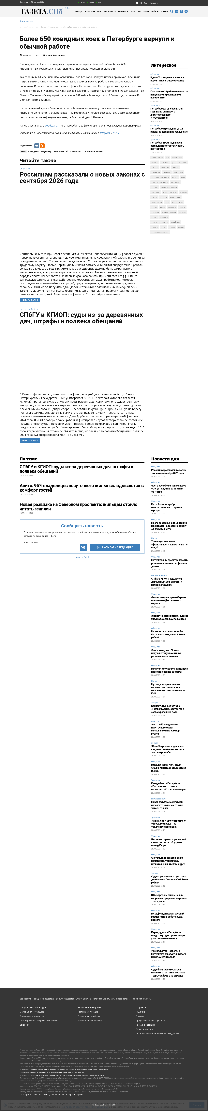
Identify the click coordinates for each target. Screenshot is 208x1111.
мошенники (175, 197)
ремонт (175, 167)
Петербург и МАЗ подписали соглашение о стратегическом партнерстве (167, 145)
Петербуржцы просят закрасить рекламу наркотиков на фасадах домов (169, 563)
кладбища (175, 222)
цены (183, 177)
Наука (154, 538)
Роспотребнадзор (169, 187)
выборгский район (160, 182)
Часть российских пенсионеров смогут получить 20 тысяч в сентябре (168, 488)
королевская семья (160, 232)
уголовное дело (170, 192)
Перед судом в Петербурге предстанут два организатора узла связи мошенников (168, 935)
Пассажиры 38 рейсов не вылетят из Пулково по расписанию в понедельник (169, 94)
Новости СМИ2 (82, 557)
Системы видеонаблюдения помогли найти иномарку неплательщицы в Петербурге (168, 860)
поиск (175, 177)
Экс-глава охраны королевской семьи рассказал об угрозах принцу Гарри (168, 842)
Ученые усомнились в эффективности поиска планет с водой (169, 544)
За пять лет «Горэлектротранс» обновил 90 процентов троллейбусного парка (168, 823)
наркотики (178, 172)
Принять (196, 1103)
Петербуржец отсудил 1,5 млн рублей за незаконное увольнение (168, 130)
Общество (25, 169)
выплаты (172, 207)
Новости (155, 721)
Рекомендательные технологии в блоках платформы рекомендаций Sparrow (52, 1072)
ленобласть (177, 157)
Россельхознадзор (160, 222)
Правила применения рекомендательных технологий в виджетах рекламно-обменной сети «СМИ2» (62, 1075)
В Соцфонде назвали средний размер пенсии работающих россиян (167, 916)
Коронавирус (26, 21)
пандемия (75, 151)
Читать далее (30, 300)
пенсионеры (177, 202)
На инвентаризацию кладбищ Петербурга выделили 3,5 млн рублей (168, 634)
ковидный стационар (39, 151)
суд (173, 162)
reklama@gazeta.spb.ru (72, 1094)
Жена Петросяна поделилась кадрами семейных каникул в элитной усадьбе (167, 749)
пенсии (163, 197)
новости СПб (60, 151)
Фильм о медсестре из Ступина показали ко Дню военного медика (168, 600)
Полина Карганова (54, 55)
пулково (167, 172)
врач (167, 202)
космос (182, 212)
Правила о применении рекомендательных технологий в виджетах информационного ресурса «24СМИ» (64, 1069)
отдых (154, 207)
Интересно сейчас (29, 309)
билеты (155, 227)
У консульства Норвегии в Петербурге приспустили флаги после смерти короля (168, 953)
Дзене (116, 133)
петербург (182, 162)
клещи (181, 227)
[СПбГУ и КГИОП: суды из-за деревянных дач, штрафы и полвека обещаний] (82, 359)
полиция (165, 162)
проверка (156, 172)
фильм (172, 227)
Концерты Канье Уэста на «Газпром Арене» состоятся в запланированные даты (167, 708)
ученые (155, 187)
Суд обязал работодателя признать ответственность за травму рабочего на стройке (168, 972)
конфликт (175, 182)
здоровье (156, 192)
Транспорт (155, 105)
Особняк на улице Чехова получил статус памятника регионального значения (166, 653)
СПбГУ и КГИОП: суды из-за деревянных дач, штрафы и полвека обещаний (81, 318)
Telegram (105, 133)
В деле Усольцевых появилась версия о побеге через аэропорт (168, 79)
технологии (157, 202)
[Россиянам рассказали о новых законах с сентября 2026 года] (82, 219)
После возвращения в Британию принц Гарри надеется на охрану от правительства (169, 525)
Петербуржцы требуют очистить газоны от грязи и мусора (166, 507)
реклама (155, 212)
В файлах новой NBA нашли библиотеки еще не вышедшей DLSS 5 (168, 767)
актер (154, 217)
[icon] (171, 11)
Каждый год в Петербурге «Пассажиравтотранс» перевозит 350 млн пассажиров (168, 786)
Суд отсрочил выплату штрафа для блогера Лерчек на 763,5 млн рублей (169, 879)
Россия (155, 167)
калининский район (160, 177)
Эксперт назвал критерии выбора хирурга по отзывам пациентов (169, 617)
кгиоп (163, 227)
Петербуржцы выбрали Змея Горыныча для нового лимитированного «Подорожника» (166, 113)
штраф (154, 197)
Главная (23, 27)
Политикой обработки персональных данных (85, 1105)
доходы (183, 192)
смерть (155, 162)
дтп (167, 157)
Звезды (154, 703)
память (182, 207)
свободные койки (93, 151)
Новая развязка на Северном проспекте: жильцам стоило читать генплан (167, 805)
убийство (165, 167)
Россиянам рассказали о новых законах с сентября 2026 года (82, 177)
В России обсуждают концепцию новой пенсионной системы (169, 670)
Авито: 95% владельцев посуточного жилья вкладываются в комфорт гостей (166, 729)
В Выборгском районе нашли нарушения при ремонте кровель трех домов (169, 898)
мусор (162, 207)
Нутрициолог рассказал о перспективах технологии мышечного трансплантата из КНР (168, 689)
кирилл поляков (169, 212)
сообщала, (51, 125)
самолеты (164, 217)
